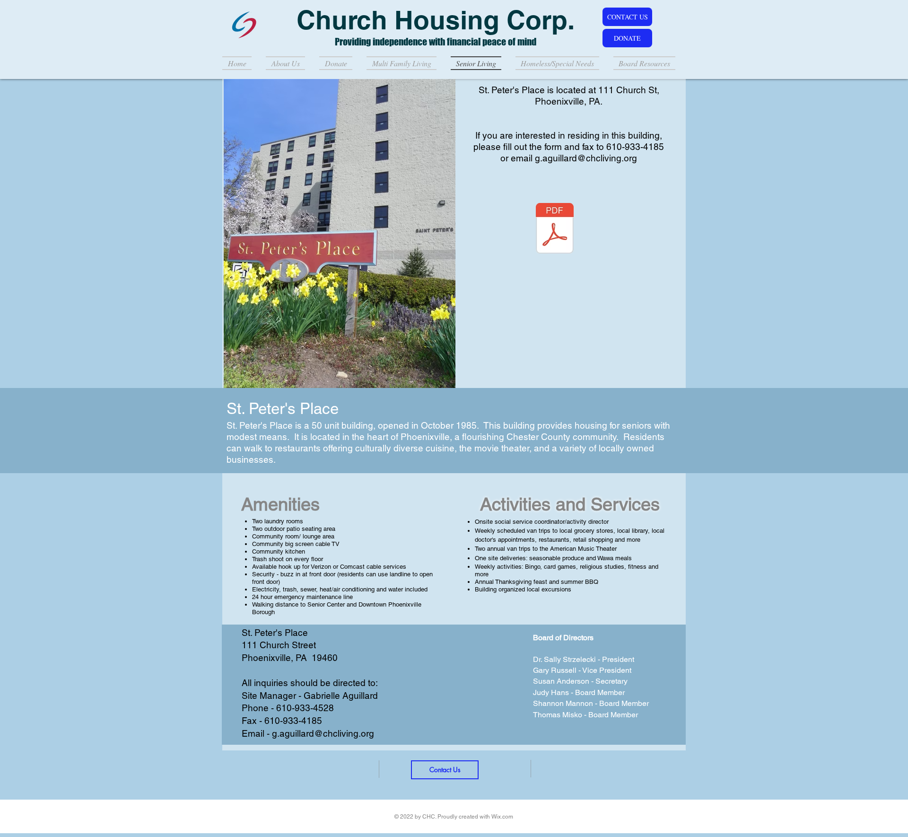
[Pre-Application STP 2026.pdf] (554, 229)
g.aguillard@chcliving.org (586, 158)
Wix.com (502, 816)
